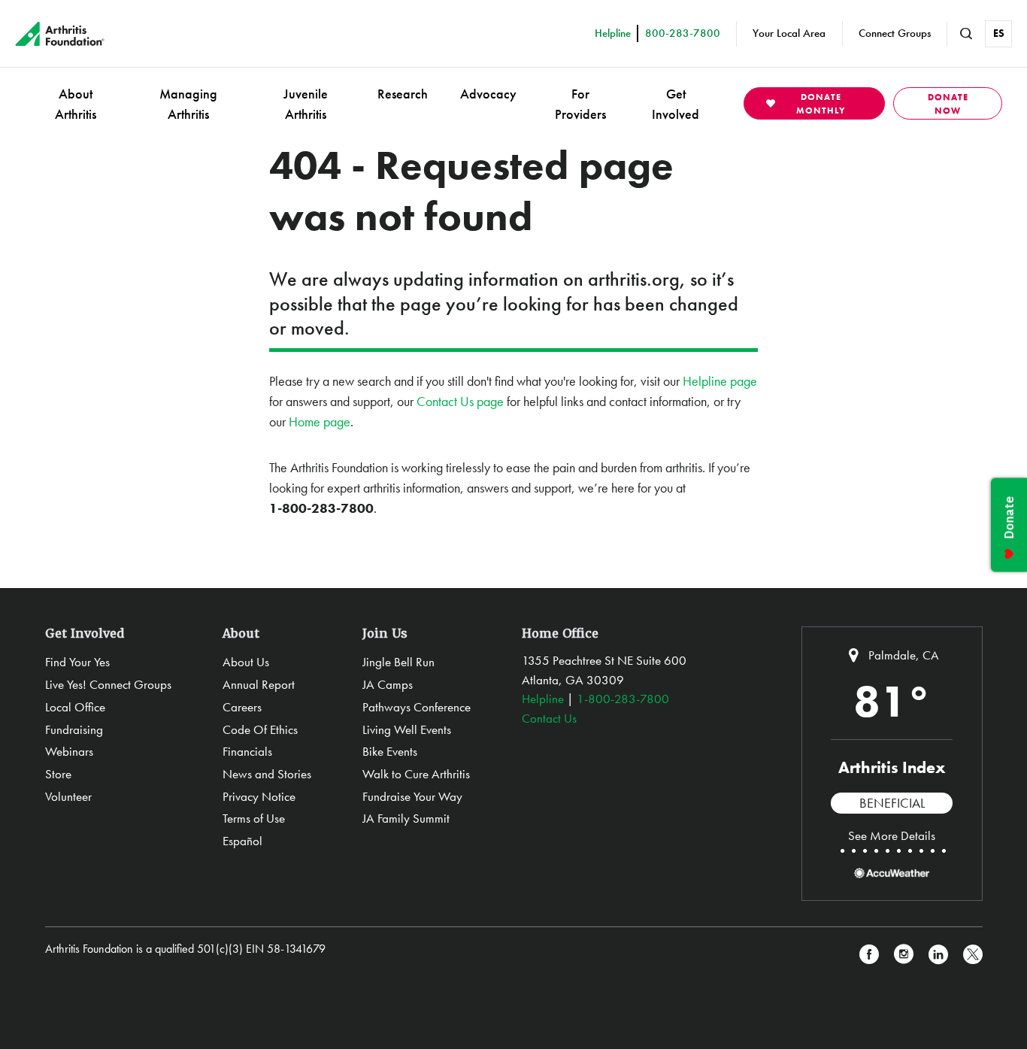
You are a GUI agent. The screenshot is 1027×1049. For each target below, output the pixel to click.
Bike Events (389, 751)
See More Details (891, 835)
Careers (242, 707)
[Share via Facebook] (869, 954)
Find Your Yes (77, 661)
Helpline (543, 698)
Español (242, 840)
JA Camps (387, 684)
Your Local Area (789, 33)
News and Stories (267, 774)
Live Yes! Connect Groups (108, 684)
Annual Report (259, 684)
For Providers (580, 104)
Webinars (69, 751)
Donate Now (948, 104)
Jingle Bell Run (398, 661)
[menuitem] (75, 103)
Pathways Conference (416, 707)
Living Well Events (406, 729)
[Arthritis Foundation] (60, 34)
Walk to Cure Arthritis (416, 774)
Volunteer (68, 796)
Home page (319, 421)
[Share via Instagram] (903, 954)
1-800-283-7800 (623, 698)
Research (402, 93)
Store (58, 774)
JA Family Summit (406, 818)
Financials (247, 751)
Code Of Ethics (260, 729)
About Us (246, 661)
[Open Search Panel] (966, 34)
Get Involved (675, 104)
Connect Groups (895, 33)
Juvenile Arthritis (305, 104)
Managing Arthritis (188, 104)
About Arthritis (75, 104)
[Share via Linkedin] (938, 954)
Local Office (75, 707)
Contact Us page (460, 401)
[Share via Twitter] (973, 954)
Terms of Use (254, 818)
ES (998, 33)
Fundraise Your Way (412, 796)
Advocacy (488, 93)
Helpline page (720, 381)
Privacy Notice (259, 796)
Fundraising (74, 729)
